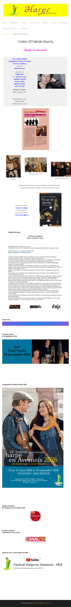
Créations (45, 23)
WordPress (36, 603)
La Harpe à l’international (59, 23)
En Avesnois (23, 28)
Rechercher (6, 319)
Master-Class (35, 23)
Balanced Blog (47, 603)
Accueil (4, 23)
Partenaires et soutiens (9, 28)
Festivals (24, 23)
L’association (13, 23)
